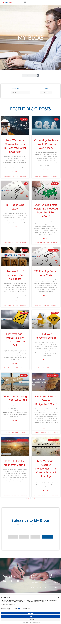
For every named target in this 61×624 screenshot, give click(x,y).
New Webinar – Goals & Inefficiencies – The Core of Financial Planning (46, 468)
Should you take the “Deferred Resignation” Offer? (46, 400)
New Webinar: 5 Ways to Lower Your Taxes (15, 275)
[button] (25, 2)
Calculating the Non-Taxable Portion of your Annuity (46, 144)
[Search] (38, 75)
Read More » (15, 171)
